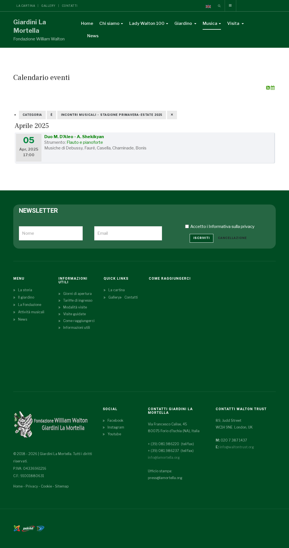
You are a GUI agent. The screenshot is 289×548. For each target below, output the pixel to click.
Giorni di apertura (77, 294)
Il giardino (26, 297)
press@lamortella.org (165, 478)
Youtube (114, 434)
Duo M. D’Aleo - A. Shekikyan (74, 136)
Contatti (70, 5)
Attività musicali (31, 312)
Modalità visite (75, 307)
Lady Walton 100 (147, 23)
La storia (25, 290)
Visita (233, 23)
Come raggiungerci (79, 321)
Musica (210, 23)
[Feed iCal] (273, 87)
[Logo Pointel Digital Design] (40, 528)
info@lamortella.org (164, 457)
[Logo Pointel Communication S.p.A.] (28, 528)
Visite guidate (74, 314)
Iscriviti (201, 238)
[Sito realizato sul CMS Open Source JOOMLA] (16, 528)
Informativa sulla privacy (232, 226)
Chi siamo (109, 23)
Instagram (116, 427)
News (92, 35)
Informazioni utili (76, 327)
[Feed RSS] (268, 87)
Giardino (183, 23)
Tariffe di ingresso (77, 300)
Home (87, 23)
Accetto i (222, 226)
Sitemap (62, 486)
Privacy (32, 486)
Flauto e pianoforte (85, 142)
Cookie (46, 486)
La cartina (25, 5)
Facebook (115, 420)
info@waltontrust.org (237, 447)
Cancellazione (232, 238)
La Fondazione (29, 305)
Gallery (48, 5)
